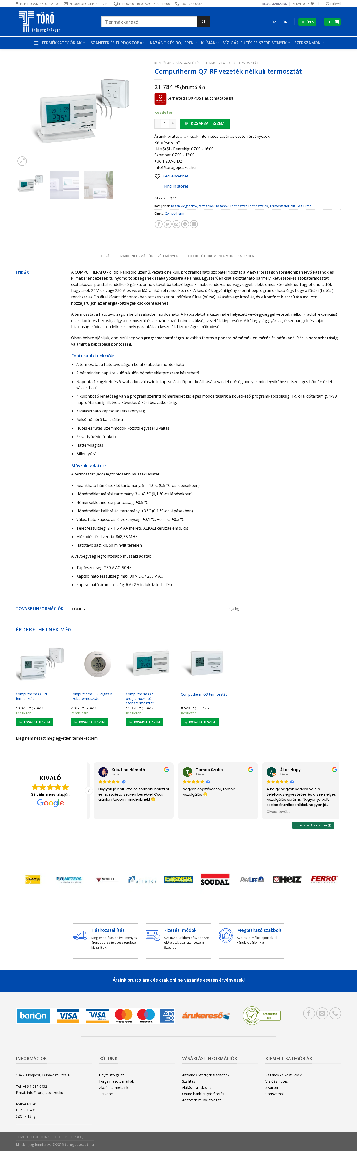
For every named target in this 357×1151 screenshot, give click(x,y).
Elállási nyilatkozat (196, 1087)
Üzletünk (281, 22)
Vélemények (168, 256)
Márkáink (279, 4)
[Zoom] (22, 161)
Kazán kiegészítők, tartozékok (193, 206)
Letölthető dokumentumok (208, 256)
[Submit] (203, 21)
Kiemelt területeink (33, 1137)
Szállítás (188, 1081)
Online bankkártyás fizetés (203, 1093)
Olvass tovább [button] (274, 812)
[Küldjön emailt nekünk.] (322, 1013)
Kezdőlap (162, 63)
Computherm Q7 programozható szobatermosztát (140, 698)
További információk (134, 256)
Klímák (208, 43)
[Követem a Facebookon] (318, 3)
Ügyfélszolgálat (111, 1075)
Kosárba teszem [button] (37, 722)
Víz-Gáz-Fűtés (188, 63)
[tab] (106, 256)
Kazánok (222, 206)
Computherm (174, 213)
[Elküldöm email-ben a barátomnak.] (176, 224)
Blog (266, 4)
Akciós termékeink (113, 1087)
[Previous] (24, 113)
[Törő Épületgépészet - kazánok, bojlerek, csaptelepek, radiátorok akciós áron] (55, 21)
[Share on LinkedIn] (194, 224)
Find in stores (176, 186)
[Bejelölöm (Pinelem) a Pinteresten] (185, 224)
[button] (89, 790)
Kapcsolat (247, 256)
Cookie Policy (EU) (68, 1137)
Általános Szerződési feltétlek (205, 1075)
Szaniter (271, 1087)
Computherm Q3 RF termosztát (32, 696)
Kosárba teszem (208, 123)
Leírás (106, 256)
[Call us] (335, 1013)
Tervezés (106, 1093)
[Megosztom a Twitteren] (168, 224)
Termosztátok (218, 63)
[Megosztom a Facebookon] (159, 224)
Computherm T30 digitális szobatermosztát (92, 696)
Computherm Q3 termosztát (204, 694)
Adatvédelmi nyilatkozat (201, 1100)
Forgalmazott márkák (116, 1081)
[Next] (138, 113)
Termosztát (248, 63)
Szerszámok (275, 1093)
